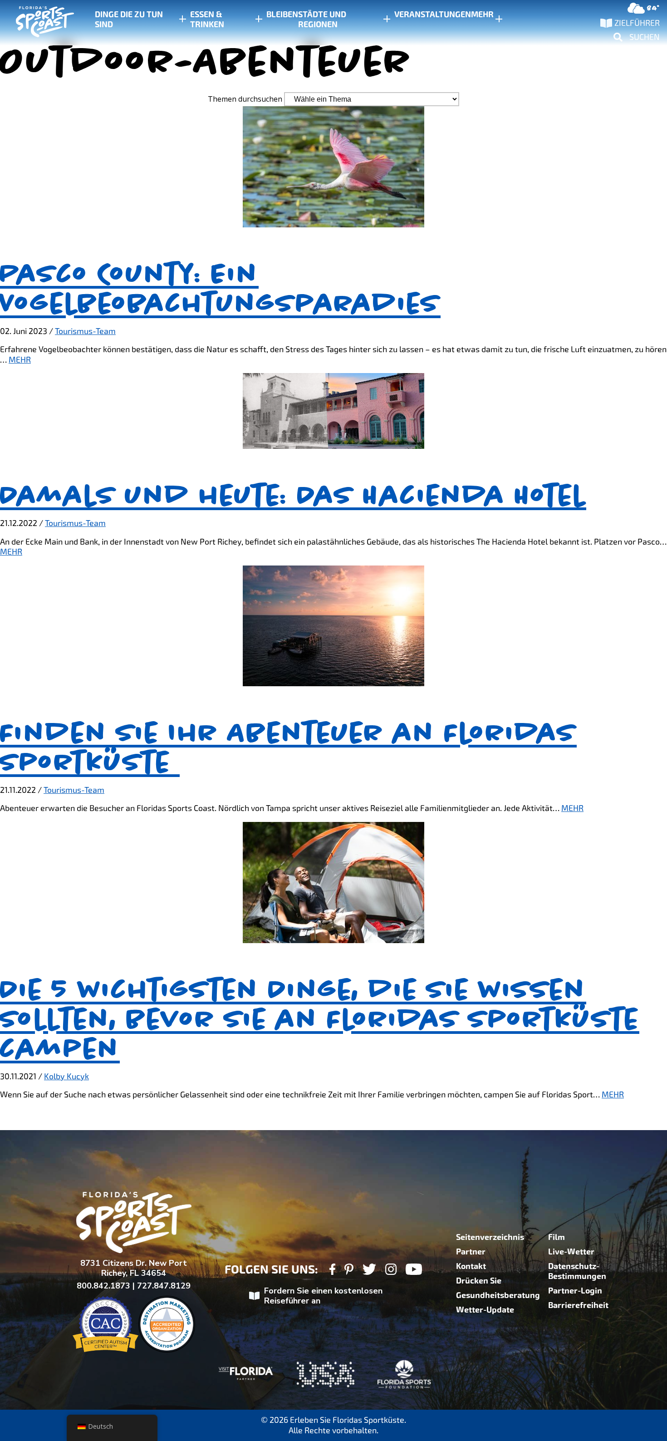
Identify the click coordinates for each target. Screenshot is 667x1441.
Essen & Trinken (207, 20)
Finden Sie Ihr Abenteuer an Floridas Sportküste (288, 747)
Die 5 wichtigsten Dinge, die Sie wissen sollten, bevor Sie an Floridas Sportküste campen (319, 1019)
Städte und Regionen (322, 20)
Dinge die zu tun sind (129, 20)
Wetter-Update (485, 1310)
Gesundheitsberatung (498, 1295)
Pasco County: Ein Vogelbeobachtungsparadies (220, 288)
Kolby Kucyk (66, 1076)
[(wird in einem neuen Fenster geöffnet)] (332, 1271)
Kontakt (471, 1266)
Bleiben (282, 15)
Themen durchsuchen (245, 99)
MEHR (20, 359)
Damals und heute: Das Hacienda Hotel (293, 495)
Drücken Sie (478, 1281)
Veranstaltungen (432, 15)
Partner (471, 1252)
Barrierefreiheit (578, 1305)
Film (556, 1237)
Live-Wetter (571, 1252)
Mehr (482, 15)
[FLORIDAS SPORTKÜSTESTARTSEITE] (36, 22)
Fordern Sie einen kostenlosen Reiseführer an (323, 1296)
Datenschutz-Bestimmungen (577, 1271)
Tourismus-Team (85, 331)
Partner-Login (575, 1291)
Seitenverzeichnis (490, 1237)
